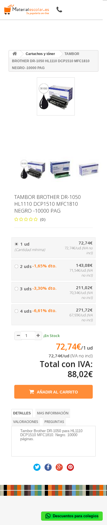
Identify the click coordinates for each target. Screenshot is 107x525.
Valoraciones (25, 421)
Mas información (52, 413)
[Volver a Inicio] (14, 54)
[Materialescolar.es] (25, 9)
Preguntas (54, 421)
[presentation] (22, 151)
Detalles (22, 413)
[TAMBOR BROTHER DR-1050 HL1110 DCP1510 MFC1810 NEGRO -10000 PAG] (33, 169)
